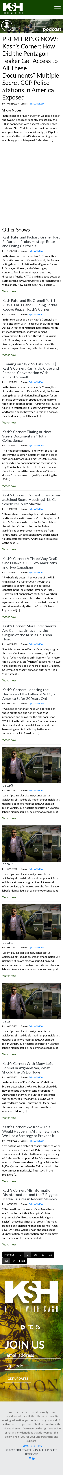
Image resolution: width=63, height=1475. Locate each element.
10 (35, 1254)
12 (50, 1254)
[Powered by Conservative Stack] (33, 1458)
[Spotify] (31, 1327)
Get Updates (18, 1378)
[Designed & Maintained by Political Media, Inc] (30, 1458)
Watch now (9, 291)
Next (22, 1260)
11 (42, 1254)
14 (13, 1260)
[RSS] (38, 1327)
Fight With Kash (15, 8)
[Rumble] (23, 1327)
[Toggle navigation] (46, 6)
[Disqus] (31, 188)
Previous (9, 1254)
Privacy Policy (31, 1446)
